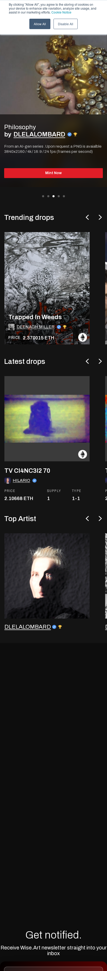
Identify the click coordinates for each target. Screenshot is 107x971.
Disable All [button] (65, 24)
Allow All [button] (40, 24)
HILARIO (21, 480)
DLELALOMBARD (39, 134)
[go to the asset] (47, 418)
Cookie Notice (61, 12)
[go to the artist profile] (47, 576)
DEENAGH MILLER (36, 327)
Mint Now (53, 173)
